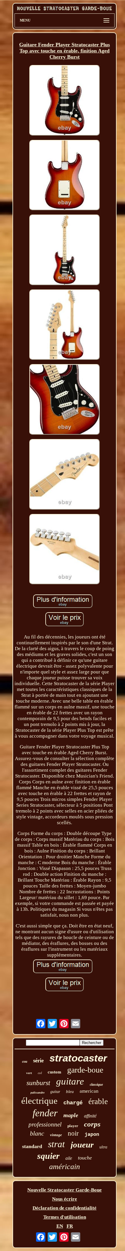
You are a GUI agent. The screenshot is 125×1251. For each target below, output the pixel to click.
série (38, 1060)
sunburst (38, 1083)
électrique (39, 1101)
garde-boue (85, 1069)
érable (98, 1101)
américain (64, 1166)
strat (56, 1144)
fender (45, 1113)
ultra (103, 1147)
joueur (82, 1144)
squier (48, 1156)
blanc (37, 1133)
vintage (56, 1135)
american (89, 1091)
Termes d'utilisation (64, 1217)
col (40, 1073)
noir (73, 1133)
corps (92, 1124)
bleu (70, 1091)
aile (68, 1158)
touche (85, 1158)
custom (54, 1072)
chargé (73, 1103)
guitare (70, 1081)
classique (96, 1084)
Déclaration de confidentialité (65, 1208)
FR (70, 1226)
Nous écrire (64, 1199)
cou (24, 1061)
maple (70, 1115)
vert (29, 1073)
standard (32, 1146)
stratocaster (78, 1058)
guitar (55, 1091)
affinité (90, 1115)
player (72, 1126)
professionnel (45, 1124)
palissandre (37, 1092)
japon (92, 1134)
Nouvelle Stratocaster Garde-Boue (64, 1190)
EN (59, 1226)
